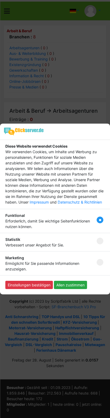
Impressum (39, 202)
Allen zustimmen (70, 285)
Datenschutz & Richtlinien (80, 202)
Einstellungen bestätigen (29, 285)
